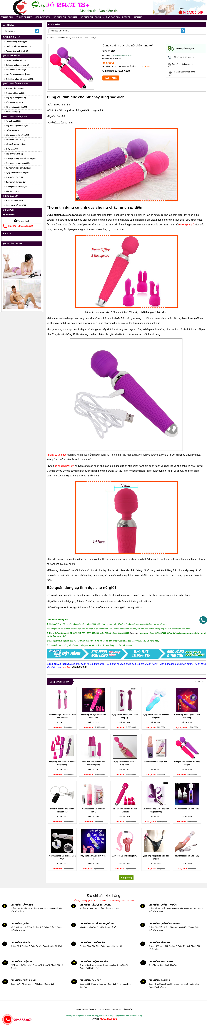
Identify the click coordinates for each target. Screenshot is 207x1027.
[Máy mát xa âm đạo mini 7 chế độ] (93, 841)
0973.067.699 (122, 70)
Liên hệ (138, 17)
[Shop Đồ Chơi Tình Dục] (20, 7)
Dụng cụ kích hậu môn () (16, 173)
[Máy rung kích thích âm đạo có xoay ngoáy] (62, 747)
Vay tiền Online (13, 244)
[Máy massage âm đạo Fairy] (187, 841)
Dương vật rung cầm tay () (18, 168)
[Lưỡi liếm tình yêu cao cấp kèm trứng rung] (93, 747)
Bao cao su (112, 17)
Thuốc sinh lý (24, 17)
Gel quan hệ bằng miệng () (17, 65)
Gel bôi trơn (42, 17)
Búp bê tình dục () (14, 102)
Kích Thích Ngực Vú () (15, 144)
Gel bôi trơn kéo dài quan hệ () (19, 79)
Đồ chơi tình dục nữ (91, 17)
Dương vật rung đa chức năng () (20, 158)
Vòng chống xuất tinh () (16, 107)
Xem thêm (126, 877)
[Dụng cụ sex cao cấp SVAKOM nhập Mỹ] (124, 700)
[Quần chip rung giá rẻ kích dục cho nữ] (155, 841)
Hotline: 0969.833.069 (20, 226)
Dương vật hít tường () (16, 187)
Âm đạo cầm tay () (14, 88)
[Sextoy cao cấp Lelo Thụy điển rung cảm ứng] (155, 794)
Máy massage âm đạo (122, 55)
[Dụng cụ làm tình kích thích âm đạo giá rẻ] (155, 700)
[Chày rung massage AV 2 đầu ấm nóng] (187, 700)
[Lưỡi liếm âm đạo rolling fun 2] (124, 841)
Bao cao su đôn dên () (15, 205)
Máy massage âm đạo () (16, 126)
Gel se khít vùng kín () (15, 60)
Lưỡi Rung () (12, 130)
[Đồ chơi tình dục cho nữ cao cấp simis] (124, 794)
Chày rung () (11, 149)
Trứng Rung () (13, 121)
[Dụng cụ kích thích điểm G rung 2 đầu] (124, 747)
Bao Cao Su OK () (14, 201)
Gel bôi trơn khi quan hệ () (17, 74)
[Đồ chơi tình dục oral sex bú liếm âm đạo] (62, 794)
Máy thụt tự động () (14, 154)
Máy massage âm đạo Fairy (187, 856)
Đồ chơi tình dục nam (65, 17)
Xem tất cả (199, 681)
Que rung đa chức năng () (17, 163)
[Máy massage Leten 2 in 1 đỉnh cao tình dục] (62, 700)
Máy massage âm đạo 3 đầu (187, 809)
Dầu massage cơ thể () (15, 70)
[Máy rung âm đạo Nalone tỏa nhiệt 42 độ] (93, 700)
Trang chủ (7, 17)
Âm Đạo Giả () (12, 112)
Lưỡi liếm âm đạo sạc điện (155, 762)
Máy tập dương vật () (15, 98)
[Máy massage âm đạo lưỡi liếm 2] (93, 794)
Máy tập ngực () (12, 191)
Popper (126, 17)
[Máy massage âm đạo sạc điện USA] (62, 841)
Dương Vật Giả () (14, 177)
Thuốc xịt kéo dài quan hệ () (18, 46)
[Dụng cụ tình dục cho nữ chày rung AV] (187, 747)
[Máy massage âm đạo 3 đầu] (187, 794)
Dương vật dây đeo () (15, 182)
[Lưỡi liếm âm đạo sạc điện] (155, 747)
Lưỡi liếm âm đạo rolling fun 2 (124, 856)
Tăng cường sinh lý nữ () (16, 51)
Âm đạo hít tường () (15, 93)
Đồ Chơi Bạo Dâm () (15, 140)
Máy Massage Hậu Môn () (17, 135)
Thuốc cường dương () (16, 42)
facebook (134, 633)
